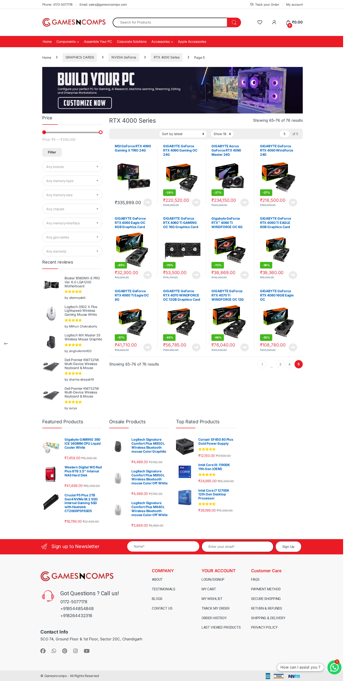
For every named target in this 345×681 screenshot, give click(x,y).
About (157, 579)
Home (47, 41)
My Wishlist (212, 599)
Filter (52, 152)
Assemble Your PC (98, 41)
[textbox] (72, 166)
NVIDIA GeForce (123, 57)
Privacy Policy (264, 627)
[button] (334, 667)
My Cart (209, 589)
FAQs (255, 579)
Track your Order (267, 4)
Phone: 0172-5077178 (57, 4)
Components (66, 41)
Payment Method (265, 589)
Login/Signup (213, 579)
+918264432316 (76, 615)
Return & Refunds (266, 608)
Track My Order (216, 608)
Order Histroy (214, 618)
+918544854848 (77, 608)
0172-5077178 (73, 601)
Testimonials (163, 589)
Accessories (160, 41)
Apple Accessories (192, 41)
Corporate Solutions (131, 41)
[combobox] (170, 22)
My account (294, 4)
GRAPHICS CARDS (79, 57)
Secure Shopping (266, 599)
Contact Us (162, 608)
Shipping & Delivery (268, 618)
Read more (147, 202)
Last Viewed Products (221, 627)
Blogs (157, 599)
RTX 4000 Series (167, 57)
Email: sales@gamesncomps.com (103, 4)
